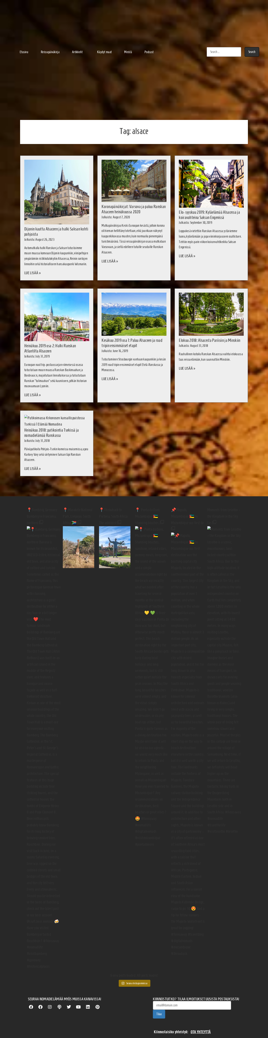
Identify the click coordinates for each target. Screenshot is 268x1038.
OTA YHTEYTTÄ (201, 1032)
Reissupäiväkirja (50, 52)
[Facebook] (31, 1007)
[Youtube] (78, 1007)
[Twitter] (69, 1007)
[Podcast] (59, 1007)
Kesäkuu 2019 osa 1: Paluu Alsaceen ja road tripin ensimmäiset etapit (132, 343)
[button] (78, 52)
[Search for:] (224, 52)
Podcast (148, 52)
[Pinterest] (97, 1007)
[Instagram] (50, 1007)
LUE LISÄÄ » (32, 273)
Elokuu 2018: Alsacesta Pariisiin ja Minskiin (209, 340)
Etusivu (24, 52)
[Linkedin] (88, 1007)
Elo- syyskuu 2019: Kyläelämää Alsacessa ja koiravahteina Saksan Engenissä (209, 215)
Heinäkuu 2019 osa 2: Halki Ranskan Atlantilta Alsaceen (50, 348)
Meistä (128, 52)
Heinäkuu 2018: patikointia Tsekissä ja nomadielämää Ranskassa (51, 433)
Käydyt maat (104, 52)
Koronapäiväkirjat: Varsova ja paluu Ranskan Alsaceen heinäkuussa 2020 (134, 209)
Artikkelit (77, 52)
